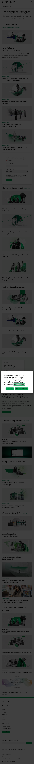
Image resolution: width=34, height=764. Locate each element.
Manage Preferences (21, 388)
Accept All (10, 388)
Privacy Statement (19, 384)
